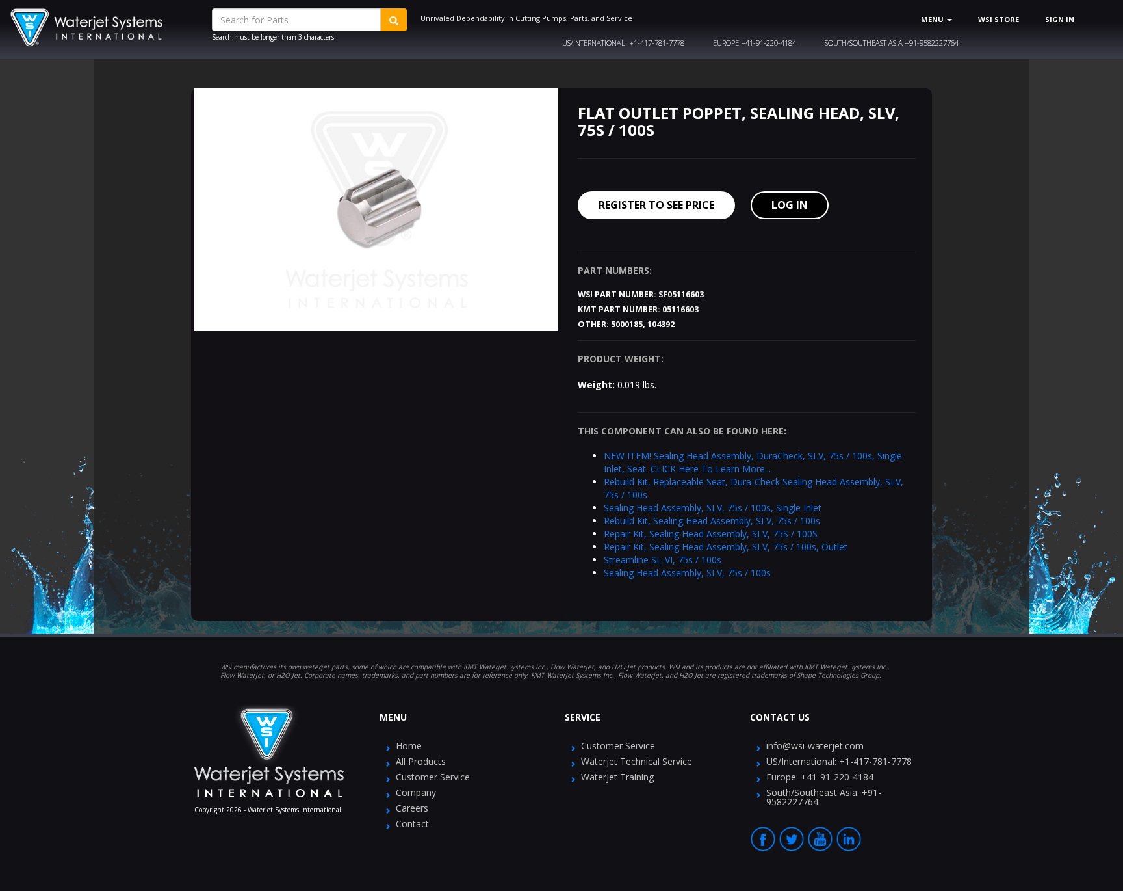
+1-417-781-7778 (623, 42)
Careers (412, 808)
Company (416, 792)
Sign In (1059, 19)
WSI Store (998, 19)
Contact (412, 824)
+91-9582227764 (892, 42)
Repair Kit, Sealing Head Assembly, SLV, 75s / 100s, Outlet (725, 546)
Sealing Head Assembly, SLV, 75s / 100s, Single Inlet (712, 507)
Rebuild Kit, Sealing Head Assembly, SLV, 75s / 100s (712, 520)
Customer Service (433, 777)
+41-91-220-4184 (754, 42)
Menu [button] (933, 19)
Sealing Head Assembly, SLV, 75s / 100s (687, 572)
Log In (789, 205)
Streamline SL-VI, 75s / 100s (662, 559)
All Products (421, 761)
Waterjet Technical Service (636, 761)
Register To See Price (656, 205)
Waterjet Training (617, 777)
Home (409, 745)
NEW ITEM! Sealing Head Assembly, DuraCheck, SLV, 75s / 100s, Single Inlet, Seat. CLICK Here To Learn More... (753, 462)
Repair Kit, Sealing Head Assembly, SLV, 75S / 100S (711, 533)
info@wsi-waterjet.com (815, 745)
